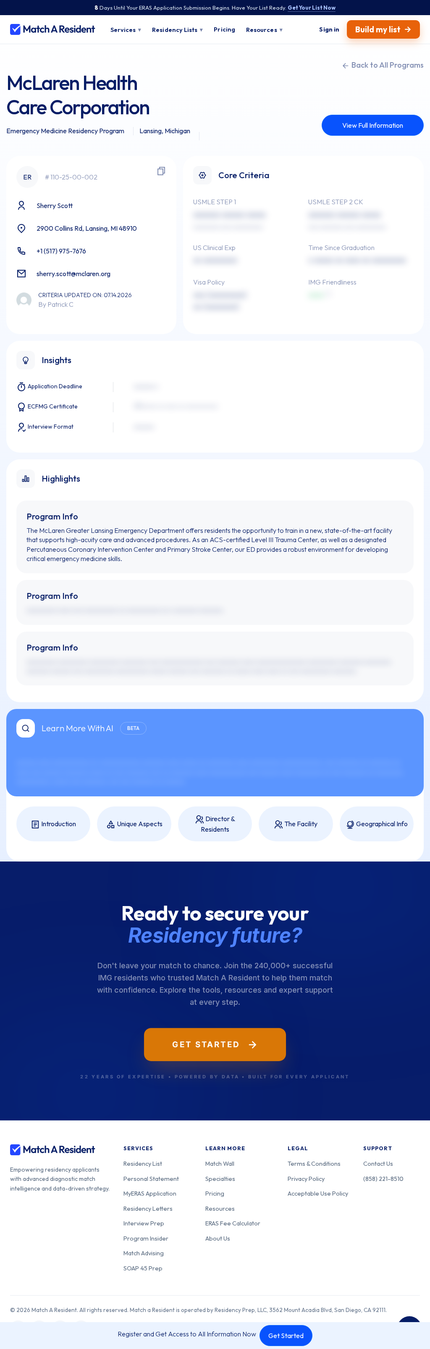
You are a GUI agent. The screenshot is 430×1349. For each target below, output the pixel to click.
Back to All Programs (387, 65)
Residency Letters (148, 1208)
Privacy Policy (306, 1179)
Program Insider (145, 1238)
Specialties (220, 1179)
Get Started (286, 1335)
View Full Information (372, 125)
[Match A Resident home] (52, 29)
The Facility (300, 823)
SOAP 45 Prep (143, 1268)
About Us (217, 1238)
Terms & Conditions (314, 1163)
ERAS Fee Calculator (232, 1223)
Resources (220, 1208)
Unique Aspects (139, 823)
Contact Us (378, 1163)
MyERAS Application (149, 1193)
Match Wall (219, 1163)
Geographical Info (381, 823)
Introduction (58, 823)
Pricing (214, 1193)
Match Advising (143, 1253)
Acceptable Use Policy (318, 1193)
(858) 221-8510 (383, 1179)
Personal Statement (151, 1179)
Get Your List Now (312, 7)
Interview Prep (143, 1223)
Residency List (142, 1163)
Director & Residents (218, 823)
